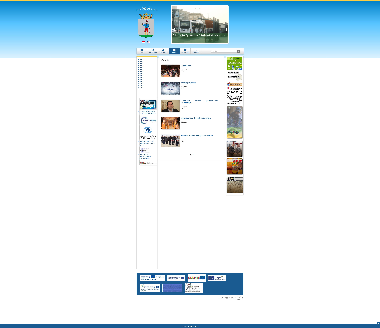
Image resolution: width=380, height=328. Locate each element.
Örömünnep (186, 66)
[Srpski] (143, 42)
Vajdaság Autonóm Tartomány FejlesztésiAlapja (147, 143)
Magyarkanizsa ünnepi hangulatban (196, 118)
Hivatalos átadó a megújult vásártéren (197, 135)
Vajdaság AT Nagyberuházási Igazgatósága (145, 156)
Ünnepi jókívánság (188, 83)
